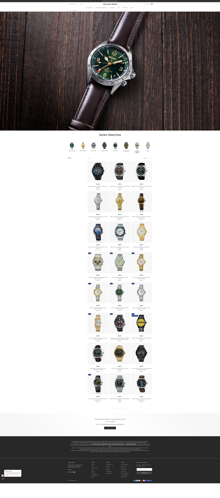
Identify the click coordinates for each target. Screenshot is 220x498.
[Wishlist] (149, 4)
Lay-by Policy (123, 471)
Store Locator (94, 473)
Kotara (117, 424)
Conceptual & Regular (131, 444)
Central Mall (112, 421)
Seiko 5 (122, 444)
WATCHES (112, 7)
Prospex (94, 444)
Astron (118, 444)
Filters (69, 158)
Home (69, 10)
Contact (92, 471)
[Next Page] (126, 408)
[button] (2, 479)
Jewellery (89, 7)
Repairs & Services (109, 464)
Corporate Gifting (109, 473)
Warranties (108, 466)
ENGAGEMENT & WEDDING (101, 7)
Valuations (108, 469)
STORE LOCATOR (110, 427)
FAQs (92, 469)
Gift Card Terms (124, 476)
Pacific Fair (122, 424)
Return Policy (123, 469)
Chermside (109, 424)
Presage (98, 444)
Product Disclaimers (125, 475)
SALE (131, 7)
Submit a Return (94, 468)
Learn (92, 466)
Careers (92, 476)
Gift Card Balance (94, 475)
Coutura (109, 444)
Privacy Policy (123, 466)
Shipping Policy (124, 468)
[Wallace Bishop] (110, 4)
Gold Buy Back (109, 471)
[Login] (147, 4)
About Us (93, 464)
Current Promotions (125, 473)
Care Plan (108, 468)
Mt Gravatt (113, 424)
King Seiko (114, 444)
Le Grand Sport (104, 444)
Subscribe (144, 472)
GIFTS (118, 7)
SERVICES (125, 7)
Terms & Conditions (124, 464)
